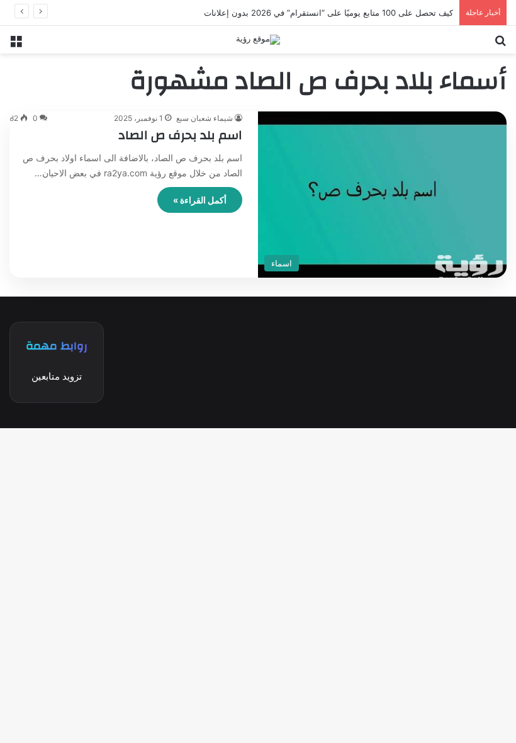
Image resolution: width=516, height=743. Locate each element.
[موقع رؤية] (258, 40)
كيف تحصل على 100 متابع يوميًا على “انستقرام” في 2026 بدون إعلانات (328, 13)
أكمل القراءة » (200, 200)
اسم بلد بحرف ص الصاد (180, 135)
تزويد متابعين (56, 376)
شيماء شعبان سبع (204, 118)
